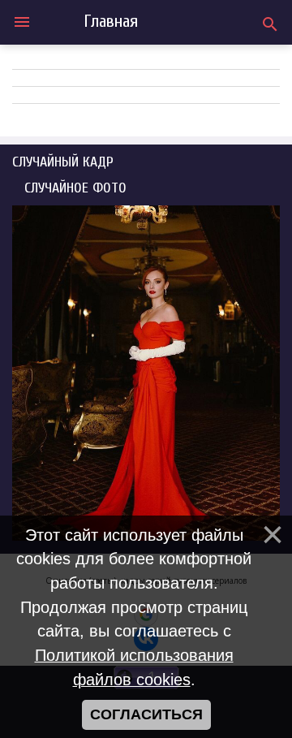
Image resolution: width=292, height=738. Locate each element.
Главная (111, 21)
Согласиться (146, 714)
